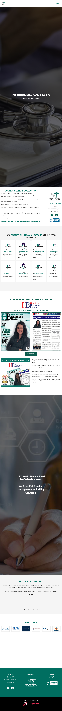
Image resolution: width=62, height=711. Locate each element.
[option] (31, 592)
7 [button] (33, 609)
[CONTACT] (8, 250)
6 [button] (32, 609)
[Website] (52, 215)
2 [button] (24, 609)
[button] (31, 354)
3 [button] (26, 609)
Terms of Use (51, 678)
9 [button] (37, 609)
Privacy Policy (51, 676)
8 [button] (35, 609)
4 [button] (28, 609)
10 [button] (39, 609)
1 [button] (22, 609)
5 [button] (30, 609)
